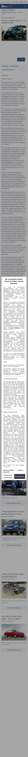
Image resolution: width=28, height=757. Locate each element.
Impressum (20, 470)
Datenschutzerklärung (8, 470)
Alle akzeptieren (19, 476)
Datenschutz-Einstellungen (8, 476)
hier (13, 329)
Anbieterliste (6, 472)
